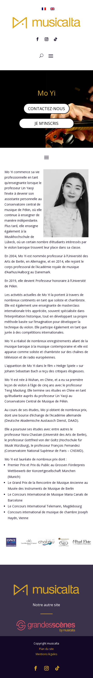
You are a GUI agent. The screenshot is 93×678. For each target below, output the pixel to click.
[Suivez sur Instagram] (46, 39)
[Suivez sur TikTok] (55, 39)
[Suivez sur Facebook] (37, 39)
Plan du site (46, 649)
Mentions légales (46, 654)
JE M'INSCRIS (46, 123)
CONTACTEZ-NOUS (46, 108)
